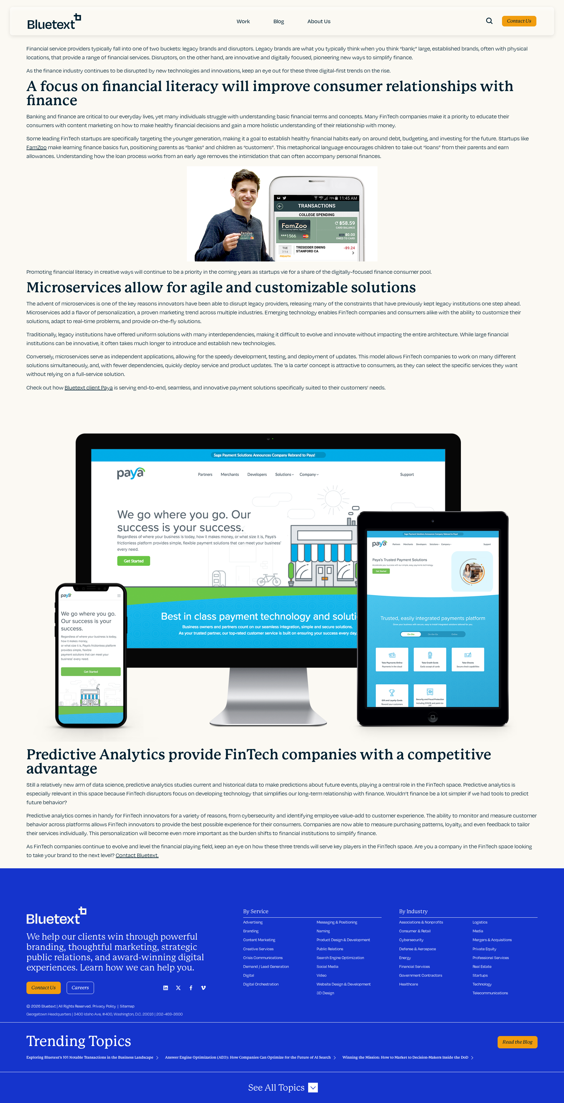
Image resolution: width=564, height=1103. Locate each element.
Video (321, 975)
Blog (278, 21)
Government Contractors (420, 975)
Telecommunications (490, 992)
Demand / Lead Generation (266, 966)
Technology (482, 984)
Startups (480, 975)
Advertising (253, 922)
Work (243, 21)
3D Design (325, 992)
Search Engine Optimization (340, 957)
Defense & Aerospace (417, 948)
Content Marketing (259, 939)
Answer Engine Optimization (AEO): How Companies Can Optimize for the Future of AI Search (248, 1057)
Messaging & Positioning (337, 922)
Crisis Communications (263, 957)
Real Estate (482, 966)
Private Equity (484, 948)
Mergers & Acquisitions (492, 939)
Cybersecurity (411, 939)
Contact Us (519, 21)
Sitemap (127, 1006)
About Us (319, 21)
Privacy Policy (104, 1006)
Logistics (480, 922)
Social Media (327, 966)
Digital (248, 975)
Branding (250, 931)
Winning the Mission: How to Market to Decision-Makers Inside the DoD (405, 1057)
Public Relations (330, 948)
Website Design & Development (344, 984)
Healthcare (408, 984)
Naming (323, 931)
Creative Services (258, 948)
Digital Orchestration (260, 984)
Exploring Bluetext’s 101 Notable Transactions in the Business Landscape (89, 1057)
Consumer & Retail (415, 931)
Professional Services (491, 957)
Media (478, 931)
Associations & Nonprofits (421, 922)
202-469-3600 (169, 1014)
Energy (405, 957)
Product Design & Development (343, 939)
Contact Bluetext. (137, 855)
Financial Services (414, 966)
